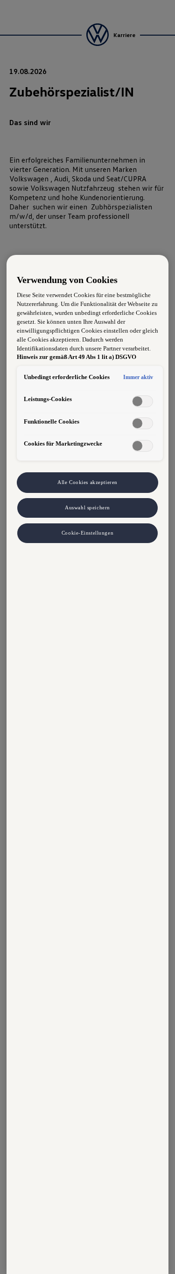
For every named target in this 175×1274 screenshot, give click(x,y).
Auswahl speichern (87, 507)
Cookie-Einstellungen (87, 533)
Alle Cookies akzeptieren (87, 482)
